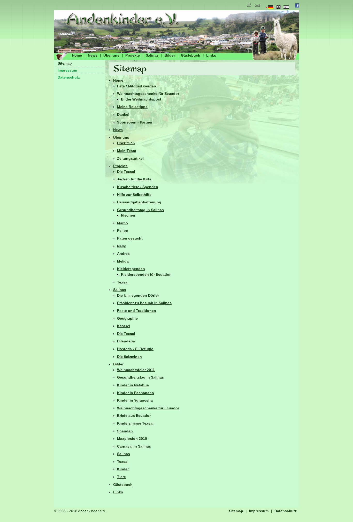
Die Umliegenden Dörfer (138, 295)
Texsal (122, 282)
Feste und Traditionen (136, 311)
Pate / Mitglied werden (136, 86)
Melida (123, 261)
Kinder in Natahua (133, 385)
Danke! (123, 114)
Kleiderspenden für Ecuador (146, 274)
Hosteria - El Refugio (135, 349)
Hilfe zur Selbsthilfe (134, 195)
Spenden (125, 431)
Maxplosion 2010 (132, 438)
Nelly (121, 246)
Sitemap (65, 63)
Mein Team (126, 151)
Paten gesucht (130, 238)
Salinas (152, 55)
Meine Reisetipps (132, 107)
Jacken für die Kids (134, 179)
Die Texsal (126, 172)
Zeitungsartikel (130, 158)
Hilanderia (126, 341)
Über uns (111, 55)
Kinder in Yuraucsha (135, 400)
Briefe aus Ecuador (134, 415)
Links (211, 55)
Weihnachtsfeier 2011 (136, 370)
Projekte (132, 55)
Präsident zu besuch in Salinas (144, 303)
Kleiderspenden (131, 269)
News (92, 55)
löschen (128, 215)
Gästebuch (190, 55)
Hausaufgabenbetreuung (139, 202)
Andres (123, 253)
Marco (122, 223)
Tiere (121, 477)
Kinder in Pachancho (135, 393)
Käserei (123, 326)
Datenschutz (69, 77)
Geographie (127, 318)
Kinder (123, 469)
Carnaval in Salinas (134, 446)
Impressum (67, 70)
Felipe (122, 230)
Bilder (170, 55)
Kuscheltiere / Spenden (137, 187)
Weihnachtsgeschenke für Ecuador (148, 93)
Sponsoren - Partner (134, 122)
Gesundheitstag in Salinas (140, 210)
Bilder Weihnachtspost (141, 99)
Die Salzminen (129, 357)
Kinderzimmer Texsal (135, 423)
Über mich (126, 143)
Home (77, 55)
